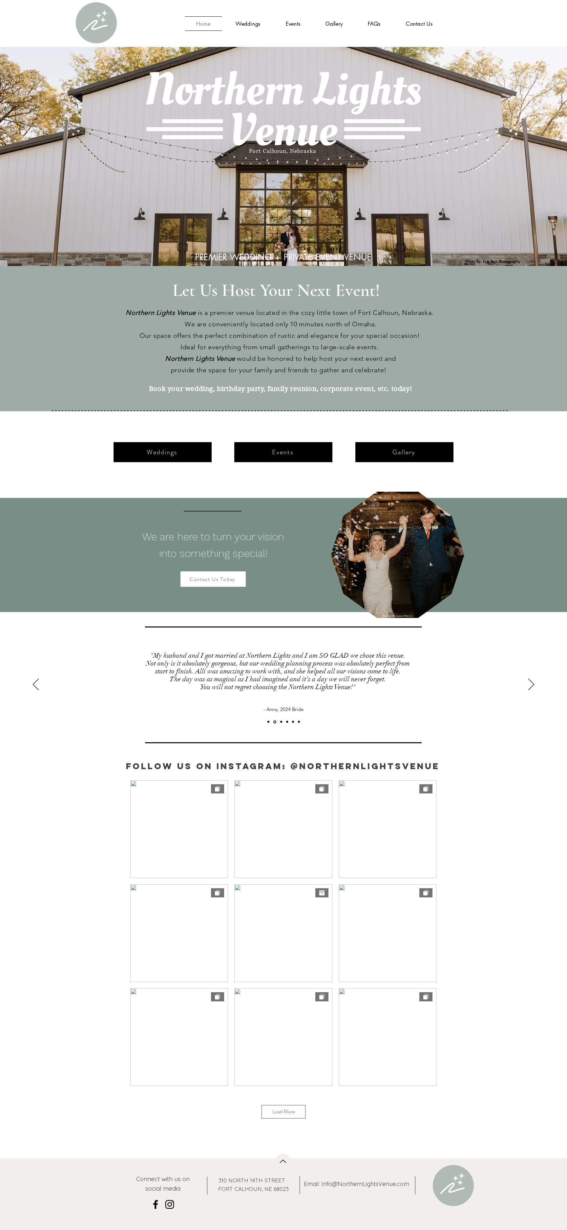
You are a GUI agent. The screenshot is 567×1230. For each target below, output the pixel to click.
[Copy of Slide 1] (274, 721)
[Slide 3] (287, 722)
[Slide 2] (281, 722)
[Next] (531, 685)
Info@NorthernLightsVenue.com (365, 1184)
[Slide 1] (268, 722)
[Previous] (36, 685)
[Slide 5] (299, 722)
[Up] (283, 1161)
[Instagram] (170, 1204)
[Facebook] (155, 1204)
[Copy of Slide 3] (293, 722)
